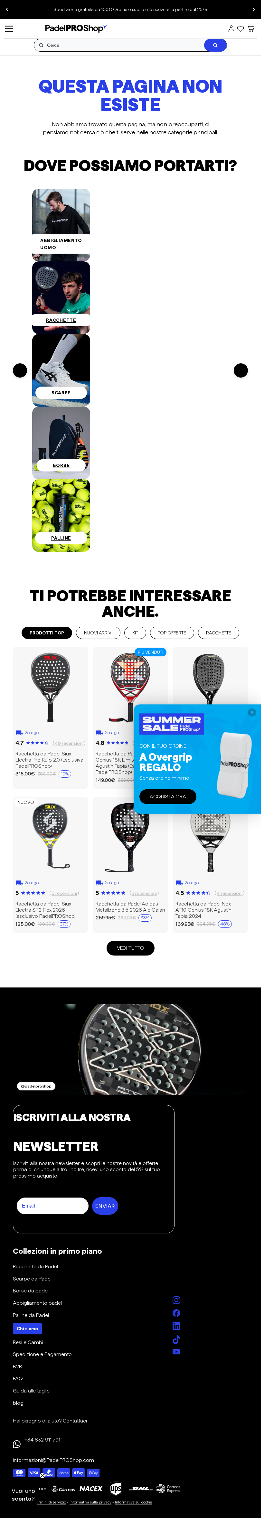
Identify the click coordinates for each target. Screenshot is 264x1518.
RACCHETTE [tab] (218, 632)
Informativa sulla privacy (90, 1502)
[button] (23, 1495)
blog (18, 1403)
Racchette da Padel (35, 1266)
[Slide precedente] (7, 9)
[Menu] (9, 28)
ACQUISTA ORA (168, 796)
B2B (17, 1366)
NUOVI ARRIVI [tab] (98, 632)
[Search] (215, 45)
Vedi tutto (130, 948)
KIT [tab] (135, 632)
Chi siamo (27, 1328)
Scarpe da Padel (32, 1278)
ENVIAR (105, 1206)
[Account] (231, 29)
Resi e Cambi (28, 1342)
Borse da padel (31, 1290)
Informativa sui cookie (133, 1502)
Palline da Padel (31, 1315)
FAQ (18, 1378)
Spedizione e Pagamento (42, 1354)
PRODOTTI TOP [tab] (47, 632)
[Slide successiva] (254, 9)
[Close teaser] (42, 1475)
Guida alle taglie (31, 1390)
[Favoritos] (240, 29)
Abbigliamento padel (37, 1303)
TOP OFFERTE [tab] (172, 632)
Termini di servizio (50, 1502)
